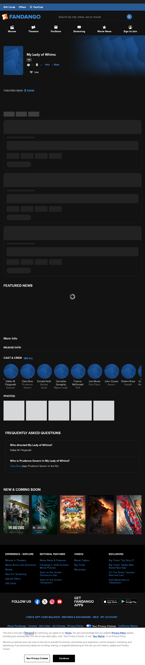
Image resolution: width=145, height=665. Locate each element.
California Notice (128, 626)
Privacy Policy (75, 626)
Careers (32, 626)
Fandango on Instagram (52, 601)
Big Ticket (79, 565)
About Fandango (16, 626)
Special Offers (13, 578)
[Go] (129, 16)
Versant (29, 633)
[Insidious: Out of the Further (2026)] (44, 514)
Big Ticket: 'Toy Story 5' (121, 560)
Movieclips (80, 569)
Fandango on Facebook (37, 601)
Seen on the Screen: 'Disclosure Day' (51, 574)
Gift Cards (9, 7)
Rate (56, 64)
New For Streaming (15, 574)
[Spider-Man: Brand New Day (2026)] (129, 514)
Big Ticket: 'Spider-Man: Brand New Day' (121, 566)
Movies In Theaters (15, 560)
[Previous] (3, 379)
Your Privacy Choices (104, 626)
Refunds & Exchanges (76, 617)
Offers (22, 7)
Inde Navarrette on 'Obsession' (119, 581)
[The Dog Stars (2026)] (16, 514)
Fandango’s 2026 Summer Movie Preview (54, 566)
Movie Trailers (81, 560)
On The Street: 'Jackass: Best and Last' (122, 574)
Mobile (9, 569)
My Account (109, 617)
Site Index (44, 626)
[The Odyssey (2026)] (100, 514)
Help (96, 617)
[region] (72, 646)
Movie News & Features (53, 560)
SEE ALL (28, 358)
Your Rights (99, 636)
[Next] (141, 379)
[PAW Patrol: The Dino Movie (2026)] (72, 514)
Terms (68, 633)
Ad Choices (58, 626)
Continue (64, 658)
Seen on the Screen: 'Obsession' (51, 581)
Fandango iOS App (110, 601)
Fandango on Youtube (59, 601)
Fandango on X (44, 601)
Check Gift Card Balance (43, 617)
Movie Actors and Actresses (20, 565)
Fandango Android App (129, 601)
